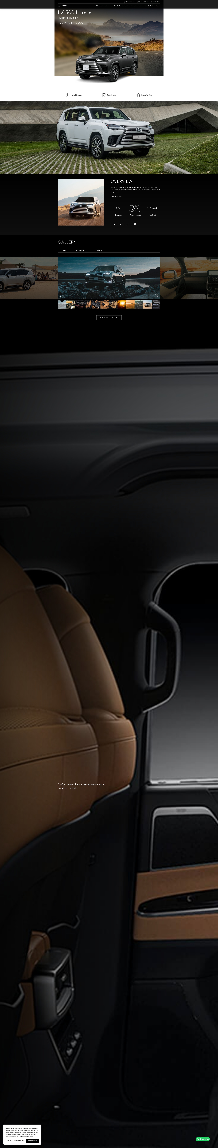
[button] (55, 278)
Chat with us (204, 1139)
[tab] (64, 250)
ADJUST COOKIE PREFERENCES (15, 1141)
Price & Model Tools (120, 6)
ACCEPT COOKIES (32, 1141)
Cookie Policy (17, 1132)
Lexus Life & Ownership (151, 6)
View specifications (116, 196)
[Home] (64, 2)
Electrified (108, 6)
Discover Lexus (135, 6)
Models (98, 6)
